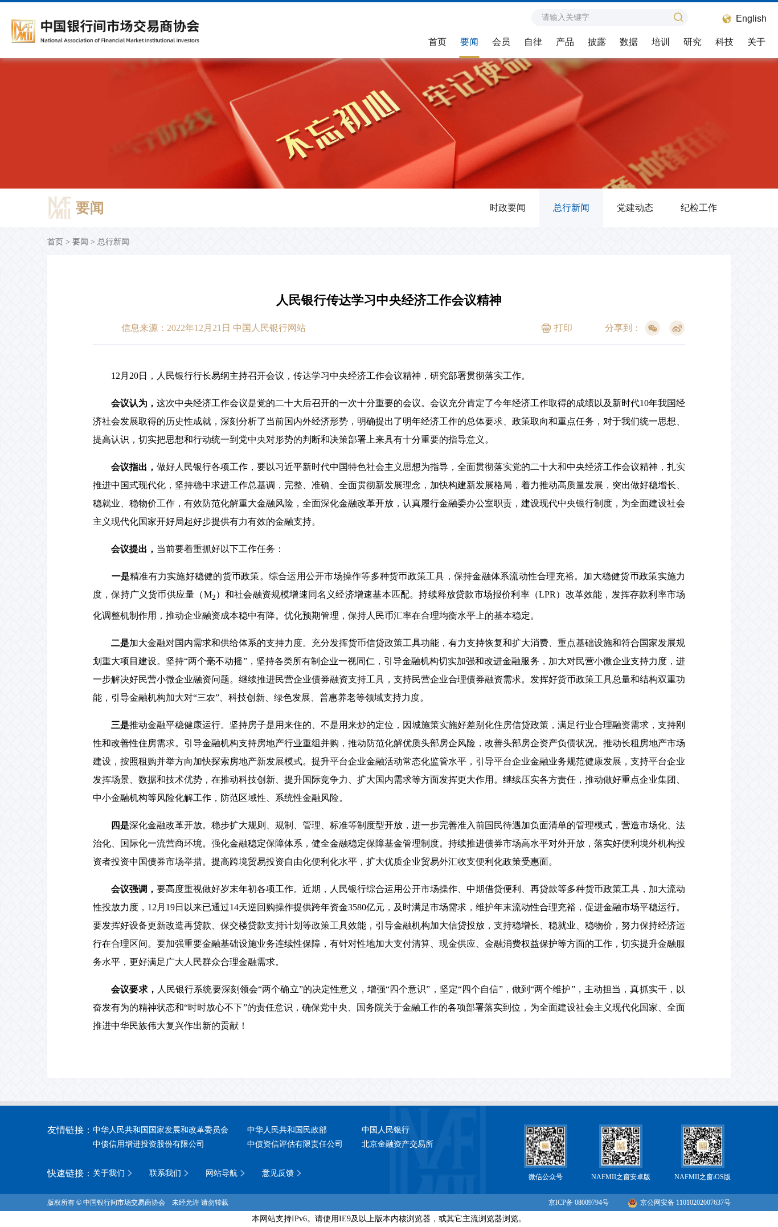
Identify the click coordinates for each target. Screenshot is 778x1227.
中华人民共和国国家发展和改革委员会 (160, 1130)
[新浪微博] (677, 328)
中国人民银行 (386, 1130)
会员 (501, 42)
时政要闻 (507, 207)
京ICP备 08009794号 (578, 1202)
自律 (533, 42)
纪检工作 (699, 207)
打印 (563, 328)
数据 (629, 42)
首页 (437, 42)
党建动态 (635, 207)
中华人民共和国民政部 (287, 1130)
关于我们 (109, 1173)
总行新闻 (571, 207)
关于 (756, 42)
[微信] (653, 328)
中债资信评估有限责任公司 (295, 1144)
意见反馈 (278, 1173)
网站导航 (222, 1173)
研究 (692, 42)
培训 (661, 42)
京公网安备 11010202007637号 (685, 1202)
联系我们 (165, 1173)
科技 (724, 42)
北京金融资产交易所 (397, 1144)
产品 (565, 42)
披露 (597, 42)
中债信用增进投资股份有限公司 (148, 1144)
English (751, 18)
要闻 (469, 42)
